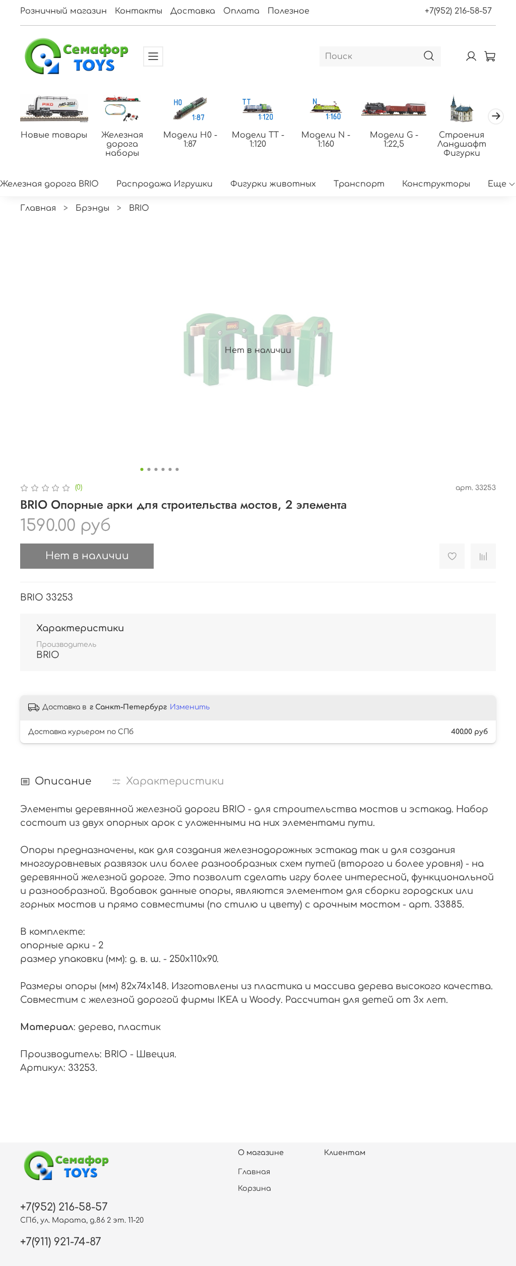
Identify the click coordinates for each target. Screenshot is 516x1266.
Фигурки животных (273, 184)
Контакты (138, 11)
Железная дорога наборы (122, 144)
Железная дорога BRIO (49, 184)
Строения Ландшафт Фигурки (461, 144)
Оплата (241, 11)
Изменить (190, 707)
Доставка (192, 11)
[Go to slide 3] (156, 469)
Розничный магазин (63, 11)
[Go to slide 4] (163, 469)
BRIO (139, 208)
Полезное (288, 11)
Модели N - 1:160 (325, 140)
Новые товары (54, 135)
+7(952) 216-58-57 (458, 11)
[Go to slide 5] (170, 469)
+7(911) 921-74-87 (60, 1242)
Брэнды (92, 208)
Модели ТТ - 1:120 (258, 140)
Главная (38, 208)
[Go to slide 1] (142, 469)
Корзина (254, 1188)
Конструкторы (436, 184)
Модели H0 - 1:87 (190, 140)
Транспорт (359, 184)
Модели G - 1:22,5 (394, 140)
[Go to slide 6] (177, 469)
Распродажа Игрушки (164, 184)
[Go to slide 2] (149, 469)
